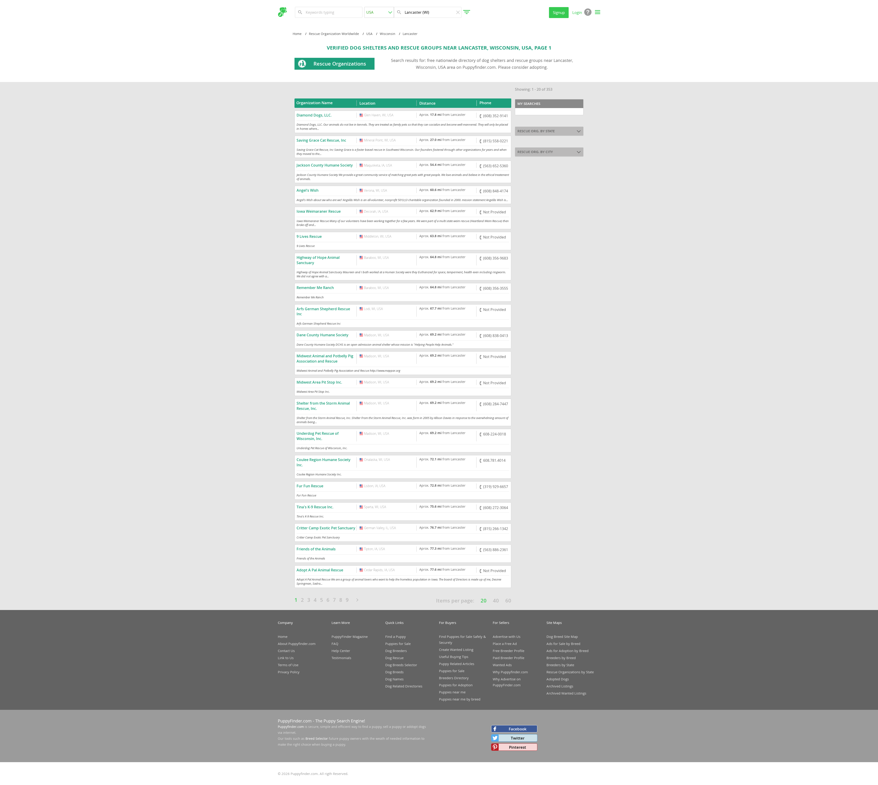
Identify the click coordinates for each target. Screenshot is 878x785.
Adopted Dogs (557, 679)
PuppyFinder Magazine (350, 636)
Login (577, 12)
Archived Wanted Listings (566, 693)
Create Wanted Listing (456, 649)
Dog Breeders (396, 650)
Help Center (341, 650)
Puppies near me (452, 692)
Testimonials (341, 657)
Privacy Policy (289, 672)
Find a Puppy (395, 636)
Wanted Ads (502, 665)
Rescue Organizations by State (570, 672)
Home (282, 636)
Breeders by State (560, 665)
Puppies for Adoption (456, 685)
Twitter (518, 738)
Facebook (518, 729)
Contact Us (286, 650)
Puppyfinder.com (291, 726)
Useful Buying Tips (453, 656)
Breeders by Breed (561, 657)
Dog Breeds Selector (401, 665)
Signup (559, 12)
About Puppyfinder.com (297, 643)
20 (484, 600)
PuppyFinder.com (295, 721)
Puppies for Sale (398, 643)
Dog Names (394, 679)
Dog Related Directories (403, 686)
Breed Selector (316, 738)
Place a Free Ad (505, 643)
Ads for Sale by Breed (563, 643)
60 (508, 600)
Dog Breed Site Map (562, 636)
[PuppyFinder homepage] (282, 12)
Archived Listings (559, 686)
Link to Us (286, 657)
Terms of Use (288, 665)
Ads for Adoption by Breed (567, 650)
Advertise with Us (506, 636)
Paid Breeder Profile (508, 657)
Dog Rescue (394, 657)
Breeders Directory (454, 678)
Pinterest (517, 747)
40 (496, 600)
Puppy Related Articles (456, 663)
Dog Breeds (394, 672)
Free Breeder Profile (508, 650)
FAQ (335, 643)
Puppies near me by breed (459, 699)
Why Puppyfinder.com (510, 672)
